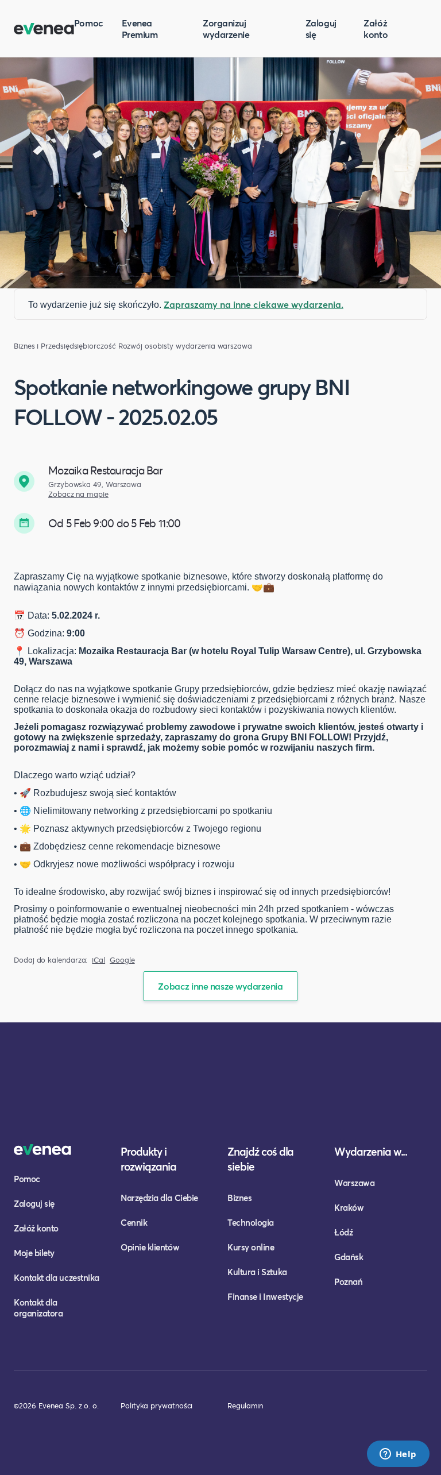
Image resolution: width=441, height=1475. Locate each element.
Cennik (134, 1222)
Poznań (348, 1281)
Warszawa (354, 1182)
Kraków (348, 1207)
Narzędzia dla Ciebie (159, 1197)
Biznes (239, 1197)
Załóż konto (375, 28)
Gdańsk (348, 1256)
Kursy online (250, 1247)
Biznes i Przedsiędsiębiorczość (65, 346)
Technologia (250, 1222)
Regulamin (245, 1405)
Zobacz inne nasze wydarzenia (220, 986)
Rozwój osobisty (146, 346)
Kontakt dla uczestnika (56, 1277)
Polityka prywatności (156, 1405)
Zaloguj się (320, 28)
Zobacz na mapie (78, 494)
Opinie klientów (150, 1247)
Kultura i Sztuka (257, 1271)
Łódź (343, 1232)
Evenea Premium (140, 28)
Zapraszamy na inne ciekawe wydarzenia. (253, 304)
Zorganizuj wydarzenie (226, 28)
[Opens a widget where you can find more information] (398, 1455)
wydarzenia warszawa (214, 346)
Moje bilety (34, 1252)
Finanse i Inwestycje (265, 1296)
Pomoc (88, 23)
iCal (98, 960)
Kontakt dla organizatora (38, 1307)
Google (122, 960)
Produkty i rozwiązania (148, 1158)
